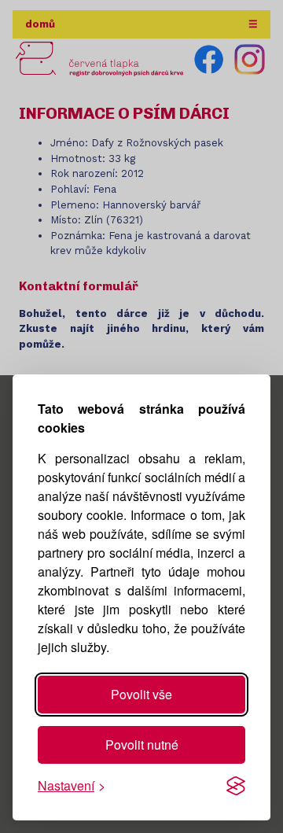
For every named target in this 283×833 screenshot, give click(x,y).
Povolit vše (141, 694)
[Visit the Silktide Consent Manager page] (235, 785)
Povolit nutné (141, 744)
